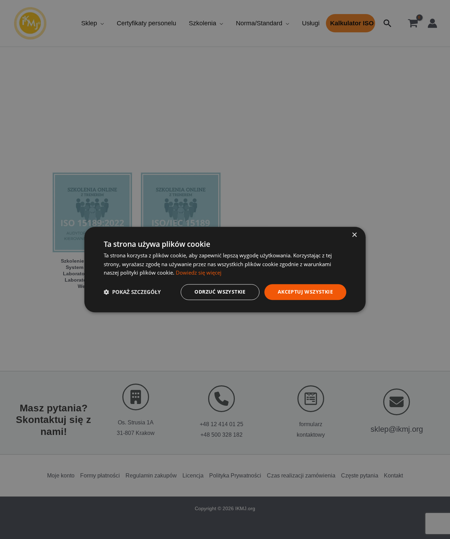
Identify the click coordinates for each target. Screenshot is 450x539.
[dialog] (225, 269)
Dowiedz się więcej (198, 272)
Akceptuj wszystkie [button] (305, 291)
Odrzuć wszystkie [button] (219, 291)
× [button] (354, 235)
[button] (132, 292)
